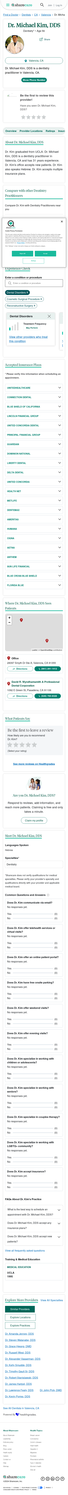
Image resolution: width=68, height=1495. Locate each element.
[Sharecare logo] (34, 1477)
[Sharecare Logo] (22, 5)
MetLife (12, 500)
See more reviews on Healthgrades (34, 764)
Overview (10, 131)
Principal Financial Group (23, 434)
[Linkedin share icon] (52, 1480)
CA (36, 14)
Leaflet (34, 650)
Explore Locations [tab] (20, 1317)
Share (47, 39)
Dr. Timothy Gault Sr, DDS (19, 1371)
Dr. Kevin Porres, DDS (17, 1396)
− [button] (9, 622)
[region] (34, 242)
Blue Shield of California (23, 406)
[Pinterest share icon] (62, 1480)
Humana (12, 528)
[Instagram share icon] (47, 1480)
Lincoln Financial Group (22, 416)
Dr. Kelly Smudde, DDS (18, 1365)
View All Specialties (51, 1300)
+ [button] (9, 618)
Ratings (50, 131)
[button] (47, 895)
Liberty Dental (16, 463)
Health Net (14, 491)
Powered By (9, 1414)
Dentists (26, 14)
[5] (44, 116)
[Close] (61, 221)
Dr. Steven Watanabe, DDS (20, 1340)
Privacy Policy (21, 242)
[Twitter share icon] (57, 1480)
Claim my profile (34, 820)
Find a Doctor (10, 14)
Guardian (13, 444)
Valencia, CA (35, 60)
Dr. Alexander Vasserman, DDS (22, 1359)
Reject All (22, 253)
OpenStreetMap (46, 650)
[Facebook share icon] (42, 1480)
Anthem (12, 557)
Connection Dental (19, 397)
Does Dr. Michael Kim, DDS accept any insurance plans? (29, 1225)
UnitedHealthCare (18, 387)
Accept (45, 253)
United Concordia (18, 481)
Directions (21, 668)
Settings (33, 260)
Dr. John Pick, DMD (51, 1390)
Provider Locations (31, 131)
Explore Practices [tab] (20, 1325)
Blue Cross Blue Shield (22, 575)
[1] (22, 116)
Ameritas (13, 519)
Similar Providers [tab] (20, 1309)
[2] (28, 116)
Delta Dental (15, 472)
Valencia (46, 14)
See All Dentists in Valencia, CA (21, 1408)
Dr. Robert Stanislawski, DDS (21, 1377)
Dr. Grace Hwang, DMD (18, 1346)
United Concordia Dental (23, 425)
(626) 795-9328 (49, 695)
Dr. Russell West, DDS (18, 1352)
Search (42, 5)
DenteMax (13, 510)
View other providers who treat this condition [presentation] (28, 339)
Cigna (10, 538)
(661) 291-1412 (49, 668)
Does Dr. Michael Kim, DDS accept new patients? (29, 1238)
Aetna (11, 547)
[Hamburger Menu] (8, 5)
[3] (33, 116)
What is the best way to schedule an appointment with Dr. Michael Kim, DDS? (30, 1212)
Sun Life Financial (18, 566)
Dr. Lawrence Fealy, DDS (19, 1390)
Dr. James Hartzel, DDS (18, 1384)
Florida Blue (15, 585)
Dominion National (19, 453)
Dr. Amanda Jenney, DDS (19, 1334)
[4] (38, 116)
